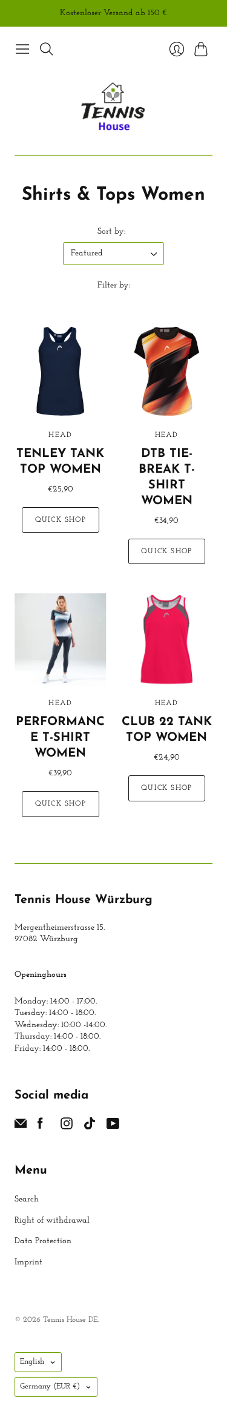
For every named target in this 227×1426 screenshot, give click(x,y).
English (32, 1361)
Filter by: (113, 285)
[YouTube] (113, 1127)
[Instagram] (67, 1127)
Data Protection (43, 1241)
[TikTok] (90, 1127)
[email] (21, 1127)
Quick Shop (60, 520)
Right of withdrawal (52, 1220)
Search (27, 1199)
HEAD (60, 435)
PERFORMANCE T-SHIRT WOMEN (60, 738)
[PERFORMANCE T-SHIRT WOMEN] (61, 639)
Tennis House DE (70, 1320)
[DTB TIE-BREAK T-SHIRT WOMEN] (167, 371)
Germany (50, 1386)
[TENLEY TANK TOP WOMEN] (61, 371)
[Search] (46, 49)
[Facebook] (40, 1127)
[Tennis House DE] (113, 108)
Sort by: (111, 231)
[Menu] (22, 49)
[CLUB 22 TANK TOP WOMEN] (167, 639)
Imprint (28, 1262)
